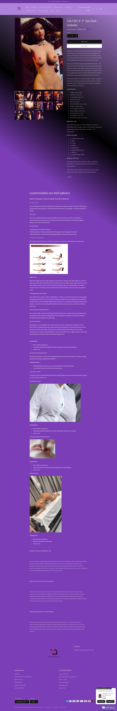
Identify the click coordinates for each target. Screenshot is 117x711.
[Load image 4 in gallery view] (48, 95)
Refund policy (48, 707)
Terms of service (63, 707)
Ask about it (110, 701)
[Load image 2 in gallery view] (29, 95)
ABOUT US (17, 674)
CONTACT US (62, 688)
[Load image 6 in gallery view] (19, 105)
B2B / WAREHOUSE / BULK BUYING (67, 676)
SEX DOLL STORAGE (64, 682)
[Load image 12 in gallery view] (29, 115)
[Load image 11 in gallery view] (19, 115)
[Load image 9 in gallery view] (48, 105)
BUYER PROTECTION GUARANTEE (23, 676)
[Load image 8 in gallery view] (38, 105)
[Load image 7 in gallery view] (29, 105)
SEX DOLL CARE (63, 679)
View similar (101, 701)
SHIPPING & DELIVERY (20, 685)
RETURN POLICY (19, 682)
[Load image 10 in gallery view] (58, 105)
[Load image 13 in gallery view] (38, 115)
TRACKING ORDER (63, 685)
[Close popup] (114, 689)
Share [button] (69, 177)
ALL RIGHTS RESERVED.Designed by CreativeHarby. (33, 707)
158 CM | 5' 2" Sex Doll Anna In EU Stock (108, 695)
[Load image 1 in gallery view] (19, 95)
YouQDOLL (20, 707)
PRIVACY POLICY (19, 679)
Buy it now (84, 46)
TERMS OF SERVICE (19, 688)
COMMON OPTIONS (63, 674)
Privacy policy (55, 707)
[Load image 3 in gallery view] (38, 95)
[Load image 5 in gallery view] (58, 95)
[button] (46, 7)
